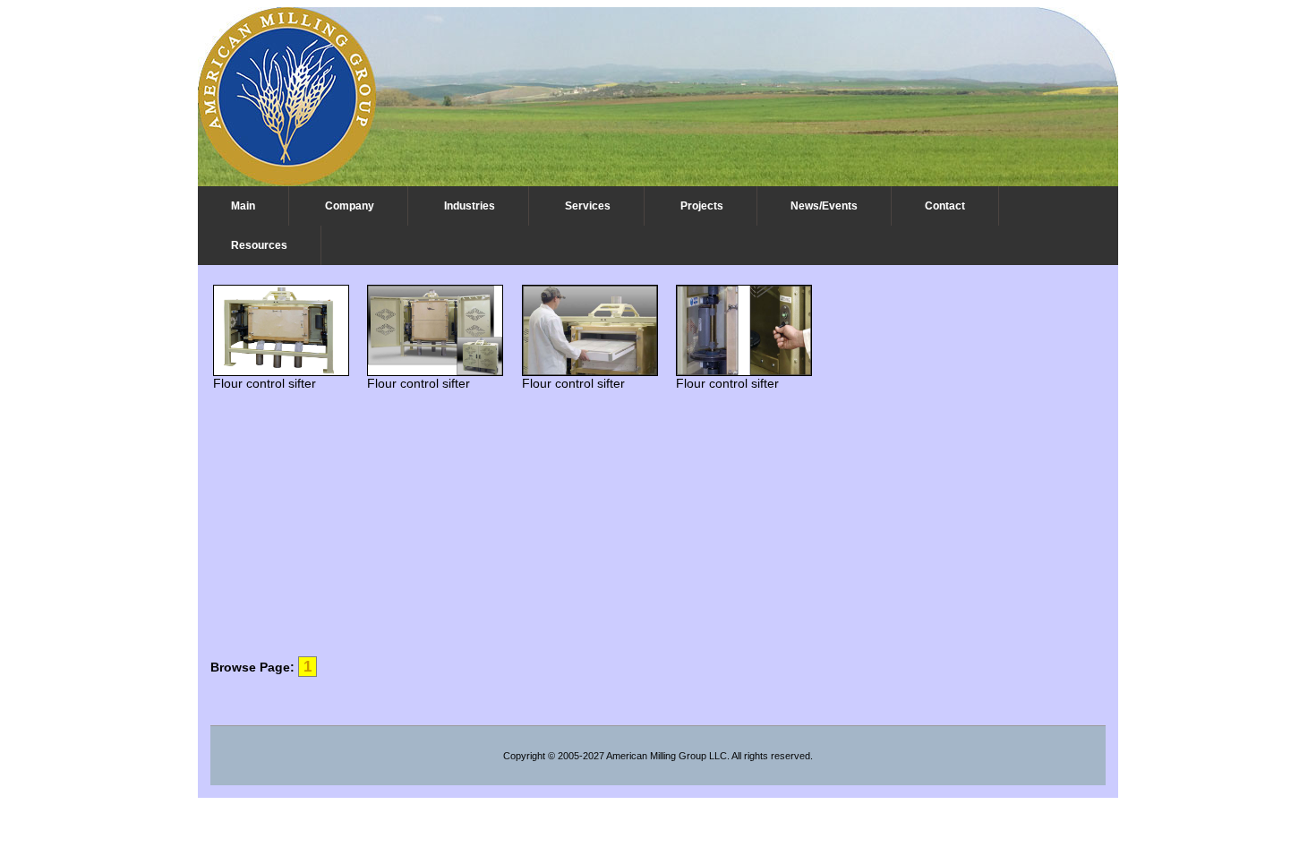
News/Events (824, 206)
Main (243, 206)
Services (588, 206)
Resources (259, 245)
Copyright (524, 755)
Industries (469, 206)
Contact (945, 206)
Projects (701, 206)
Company (349, 206)
